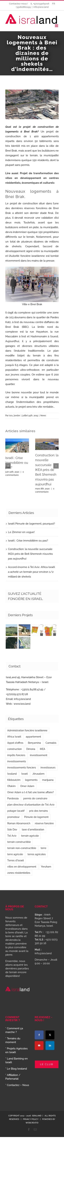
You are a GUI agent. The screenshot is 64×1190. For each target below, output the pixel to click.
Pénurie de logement (36, 817)
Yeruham (46, 866)
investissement (38, 755)
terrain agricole (30, 835)
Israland (12, 773)
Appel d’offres (15, 742)
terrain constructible (19, 841)
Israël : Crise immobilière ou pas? (16, 462)
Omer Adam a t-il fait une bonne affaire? (30, 792)
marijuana (48, 779)
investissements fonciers (21, 767)
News (43, 415)
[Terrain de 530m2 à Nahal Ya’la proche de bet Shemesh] (11, 643)
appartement (33, 736)
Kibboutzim (13, 779)
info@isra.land (41, 7)
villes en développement (21, 866)
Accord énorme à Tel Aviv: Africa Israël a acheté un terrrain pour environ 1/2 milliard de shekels (31, 572)
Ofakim (11, 786)
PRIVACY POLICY (30, 1119)
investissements (16, 761)
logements (31, 779)
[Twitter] (50, 1035)
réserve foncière (44, 823)
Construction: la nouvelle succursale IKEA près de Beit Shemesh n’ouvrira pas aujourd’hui (46, 469)
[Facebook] (39, 1035)
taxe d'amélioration (33, 829)
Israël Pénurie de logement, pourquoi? (31, 523)
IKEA (42, 749)
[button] (8, 466)
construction (14, 749)
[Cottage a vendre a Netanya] (24, 630)
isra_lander (14, 415)
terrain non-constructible (21, 848)
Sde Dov (12, 829)
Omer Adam (27, 786)
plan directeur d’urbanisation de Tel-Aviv (31, 804)
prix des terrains (38, 810)
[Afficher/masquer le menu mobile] (57, 26)
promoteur (13, 817)
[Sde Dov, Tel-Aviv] (24, 643)
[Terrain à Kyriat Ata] (50, 630)
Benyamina (34, 742)
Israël (24, 773)
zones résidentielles (18, 872)
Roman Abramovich (18, 823)
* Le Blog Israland (16, 1068)
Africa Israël (14, 736)
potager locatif (16, 810)
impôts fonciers (16, 755)
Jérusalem (38, 773)
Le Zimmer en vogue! (21, 532)
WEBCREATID (32, 1123)
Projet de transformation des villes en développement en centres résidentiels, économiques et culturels (32, 178)
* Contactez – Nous (17, 1085)
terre (43, 848)
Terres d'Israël (15, 860)
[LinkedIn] (50, 1045)
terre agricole (15, 854)
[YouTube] (39, 1045)
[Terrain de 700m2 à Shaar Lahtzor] (37, 630)
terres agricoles (37, 854)
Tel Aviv (12, 835)
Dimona (30, 749)
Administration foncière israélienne (27, 730)
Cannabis (51, 742)
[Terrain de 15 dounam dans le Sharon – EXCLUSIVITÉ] (11, 630)
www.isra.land (22, 703)
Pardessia (13, 798)
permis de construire (35, 798)
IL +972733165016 (40, 3)
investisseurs (48, 767)
